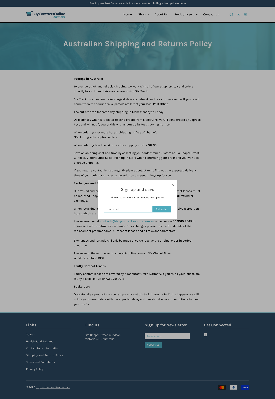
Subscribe (161, 209)
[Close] (172, 184)
